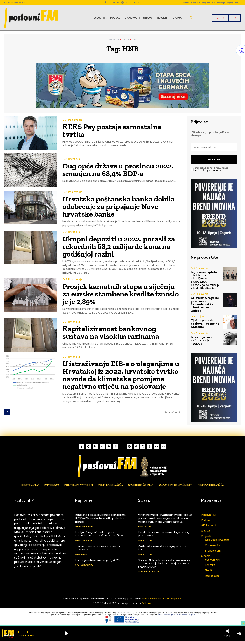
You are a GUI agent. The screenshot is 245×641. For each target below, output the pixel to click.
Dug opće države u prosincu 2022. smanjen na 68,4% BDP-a (117, 169)
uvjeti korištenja (172, 598)
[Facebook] (105, 3)
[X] (142, 446)
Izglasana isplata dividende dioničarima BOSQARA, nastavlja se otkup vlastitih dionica (205, 280)
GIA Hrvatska (71, 159)
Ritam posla (145, 540)
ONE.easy (147, 603)
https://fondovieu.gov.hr (167, 615)
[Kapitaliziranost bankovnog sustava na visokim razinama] (30, 335)
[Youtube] (135, 3)
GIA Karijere (198, 316)
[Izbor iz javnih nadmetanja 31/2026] (230, 338)
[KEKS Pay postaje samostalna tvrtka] (30, 133)
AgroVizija (144, 526)
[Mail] (102, 446)
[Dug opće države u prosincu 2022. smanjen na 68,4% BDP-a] (30, 170)
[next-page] (44, 412)
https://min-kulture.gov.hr (186, 615)
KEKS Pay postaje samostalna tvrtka (111, 130)
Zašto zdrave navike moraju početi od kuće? (162, 547)
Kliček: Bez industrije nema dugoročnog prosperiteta (163, 533)
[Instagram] (109, 3)
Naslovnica (113, 39)
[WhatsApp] (131, 3)
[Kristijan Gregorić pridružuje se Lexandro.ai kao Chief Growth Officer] (230, 300)
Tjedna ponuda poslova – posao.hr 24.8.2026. (205, 323)
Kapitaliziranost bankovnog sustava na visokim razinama (110, 332)
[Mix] (140, 3)
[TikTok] (127, 3)
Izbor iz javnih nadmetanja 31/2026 (201, 340)
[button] (191, 17)
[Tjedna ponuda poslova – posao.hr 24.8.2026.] (230, 322)
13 (37, 411)
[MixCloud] (163, 446)
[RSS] (118, 3)
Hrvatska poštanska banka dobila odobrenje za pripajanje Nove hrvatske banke (118, 206)
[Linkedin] (114, 3)
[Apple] (115, 446)
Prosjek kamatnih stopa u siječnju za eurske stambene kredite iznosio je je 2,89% (120, 294)
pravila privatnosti (152, 598)
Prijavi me (214, 159)
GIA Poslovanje (72, 119)
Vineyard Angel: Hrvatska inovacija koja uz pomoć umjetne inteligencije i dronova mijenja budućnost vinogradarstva (165, 518)
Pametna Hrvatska (149, 571)
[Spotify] (122, 3)
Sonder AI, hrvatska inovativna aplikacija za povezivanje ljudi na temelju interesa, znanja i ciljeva (164, 563)
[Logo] (122, 466)
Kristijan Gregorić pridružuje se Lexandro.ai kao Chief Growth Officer (205, 304)
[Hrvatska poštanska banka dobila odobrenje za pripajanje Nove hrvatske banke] (30, 207)
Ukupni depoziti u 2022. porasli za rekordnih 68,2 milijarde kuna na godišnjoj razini (118, 246)
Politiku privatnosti (208, 170)
